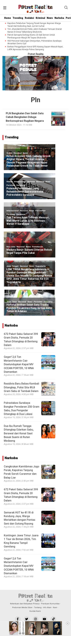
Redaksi (29, 18)
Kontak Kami (35, 611)
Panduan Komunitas (50, 603)
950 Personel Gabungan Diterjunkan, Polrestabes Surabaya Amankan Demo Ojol (34, 42)
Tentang (37, 607)
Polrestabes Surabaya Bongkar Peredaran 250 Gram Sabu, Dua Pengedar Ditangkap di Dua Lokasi (21, 408)
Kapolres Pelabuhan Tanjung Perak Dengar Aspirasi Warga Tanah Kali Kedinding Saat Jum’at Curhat (34, 25)
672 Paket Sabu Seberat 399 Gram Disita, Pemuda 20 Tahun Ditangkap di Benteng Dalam (21, 339)
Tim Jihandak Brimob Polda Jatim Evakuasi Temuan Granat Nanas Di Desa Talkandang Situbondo (34, 30)
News (50, 18)
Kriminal (40, 18)
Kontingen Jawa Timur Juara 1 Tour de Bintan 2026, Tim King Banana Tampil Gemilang (21, 541)
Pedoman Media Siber (22, 607)
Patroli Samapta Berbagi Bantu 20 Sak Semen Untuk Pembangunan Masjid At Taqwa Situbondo (31, 36)
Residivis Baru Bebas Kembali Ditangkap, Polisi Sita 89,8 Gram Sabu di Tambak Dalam (21, 387)
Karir (55, 607)
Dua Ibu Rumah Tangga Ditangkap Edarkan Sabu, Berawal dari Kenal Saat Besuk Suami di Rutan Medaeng (19, 433)
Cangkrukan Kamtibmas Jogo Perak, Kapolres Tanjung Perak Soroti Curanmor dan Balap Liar (21, 472)
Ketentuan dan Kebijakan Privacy (24, 603)
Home (7, 18)
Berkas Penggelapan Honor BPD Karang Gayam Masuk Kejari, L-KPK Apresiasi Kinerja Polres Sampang (35, 48)
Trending (18, 18)
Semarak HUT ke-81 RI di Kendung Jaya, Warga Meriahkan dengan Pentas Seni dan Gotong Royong (19, 518)
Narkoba (59, 18)
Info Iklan (47, 607)
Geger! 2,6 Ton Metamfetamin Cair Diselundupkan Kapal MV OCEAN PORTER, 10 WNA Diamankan (19, 364)
